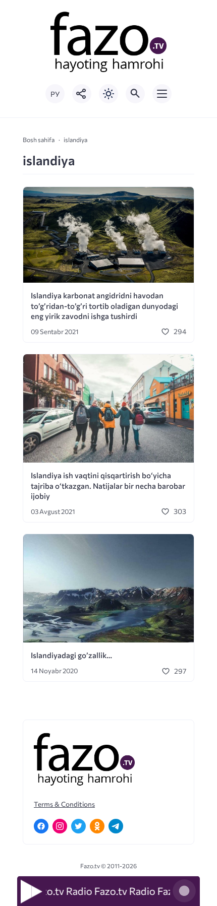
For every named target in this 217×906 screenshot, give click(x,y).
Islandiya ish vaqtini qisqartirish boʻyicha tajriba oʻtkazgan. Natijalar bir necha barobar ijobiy (108, 485)
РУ (55, 94)
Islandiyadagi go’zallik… (71, 655)
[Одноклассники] (97, 826)
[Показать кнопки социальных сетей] (81, 93)
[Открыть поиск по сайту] (135, 93)
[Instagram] (59, 826)
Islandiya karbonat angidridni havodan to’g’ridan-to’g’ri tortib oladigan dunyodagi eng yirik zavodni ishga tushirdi (104, 305)
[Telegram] (115, 826)
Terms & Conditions (64, 804)
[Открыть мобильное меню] (162, 93)
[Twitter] (78, 826)
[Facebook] (41, 826)
